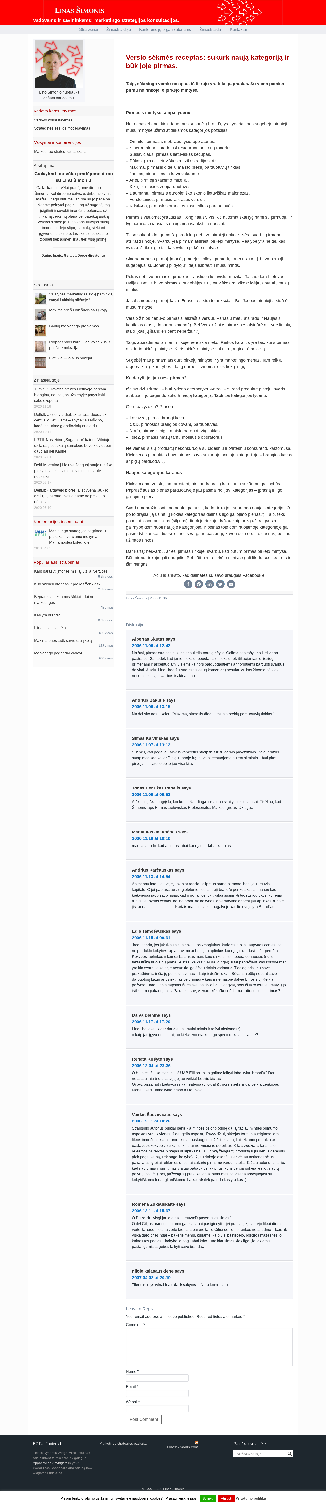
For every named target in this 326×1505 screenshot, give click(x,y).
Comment (135, 1325)
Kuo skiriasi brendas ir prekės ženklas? (67, 584)
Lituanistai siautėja (50, 628)
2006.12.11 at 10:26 (151, 1121)
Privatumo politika (251, 1498)
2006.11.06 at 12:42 (151, 645)
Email (132, 1387)
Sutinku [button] (208, 1498)
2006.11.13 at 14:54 (151, 876)
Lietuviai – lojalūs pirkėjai (70, 358)
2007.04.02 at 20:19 (151, 1277)
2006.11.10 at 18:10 (151, 838)
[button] (188, 584)
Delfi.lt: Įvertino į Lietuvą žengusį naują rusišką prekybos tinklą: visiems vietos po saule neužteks (73, 471)
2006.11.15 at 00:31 (151, 937)
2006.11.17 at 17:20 (151, 1021)
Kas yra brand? (47, 615)
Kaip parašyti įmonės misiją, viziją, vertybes (71, 571)
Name (132, 1371)
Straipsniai (44, 285)
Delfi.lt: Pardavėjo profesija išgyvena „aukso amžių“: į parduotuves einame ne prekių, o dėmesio (71, 496)
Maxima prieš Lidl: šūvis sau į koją (78, 310)
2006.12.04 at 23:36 (151, 1065)
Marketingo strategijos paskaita (60, 151)
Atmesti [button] (226, 1498)
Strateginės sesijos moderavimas (62, 128)
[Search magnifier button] (289, 1453)
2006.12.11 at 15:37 (151, 1210)
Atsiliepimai (44, 165)
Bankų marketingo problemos (74, 326)
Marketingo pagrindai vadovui (59, 653)
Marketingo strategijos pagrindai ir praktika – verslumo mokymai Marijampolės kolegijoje (77, 536)
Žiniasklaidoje (47, 380)
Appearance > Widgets (50, 1463)
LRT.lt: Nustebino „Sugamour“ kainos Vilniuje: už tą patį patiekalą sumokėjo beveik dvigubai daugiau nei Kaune (72, 445)
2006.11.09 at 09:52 (151, 794)
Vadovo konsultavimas (53, 120)
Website (133, 1402)
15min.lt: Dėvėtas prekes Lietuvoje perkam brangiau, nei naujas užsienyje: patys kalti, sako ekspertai (70, 395)
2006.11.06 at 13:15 (151, 706)
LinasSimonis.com (182, 1447)
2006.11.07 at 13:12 (151, 744)
